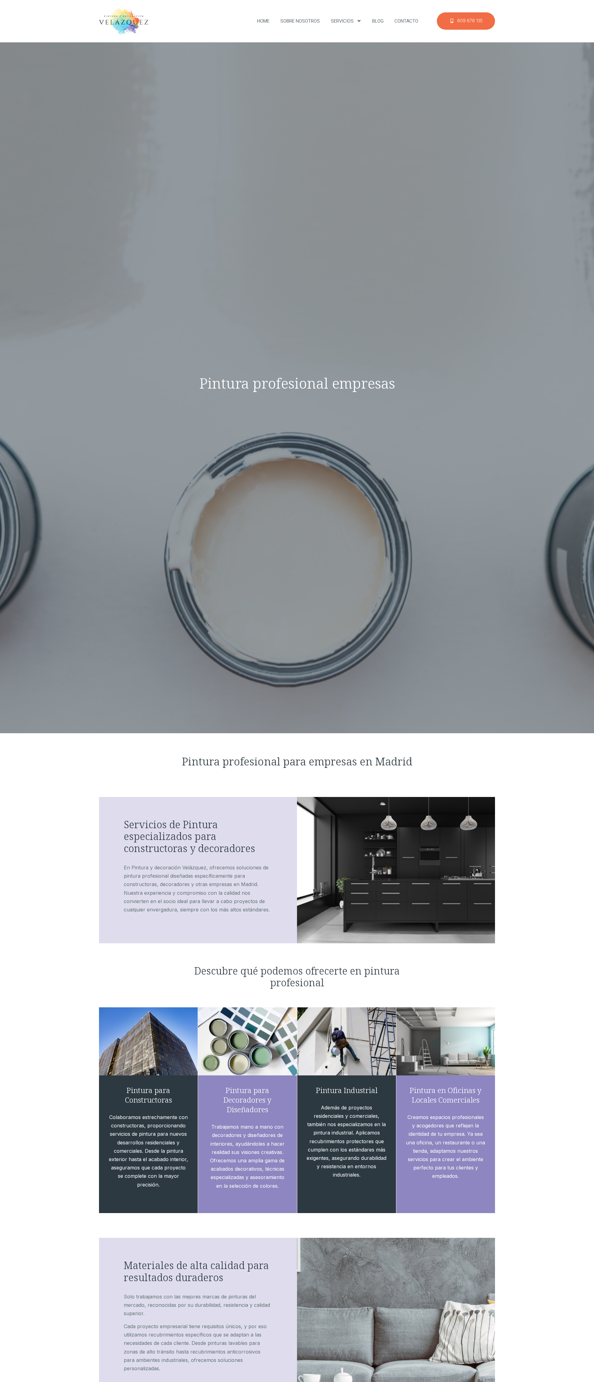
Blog (378, 21)
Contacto (406, 21)
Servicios (342, 21)
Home (263, 21)
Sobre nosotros (300, 21)
